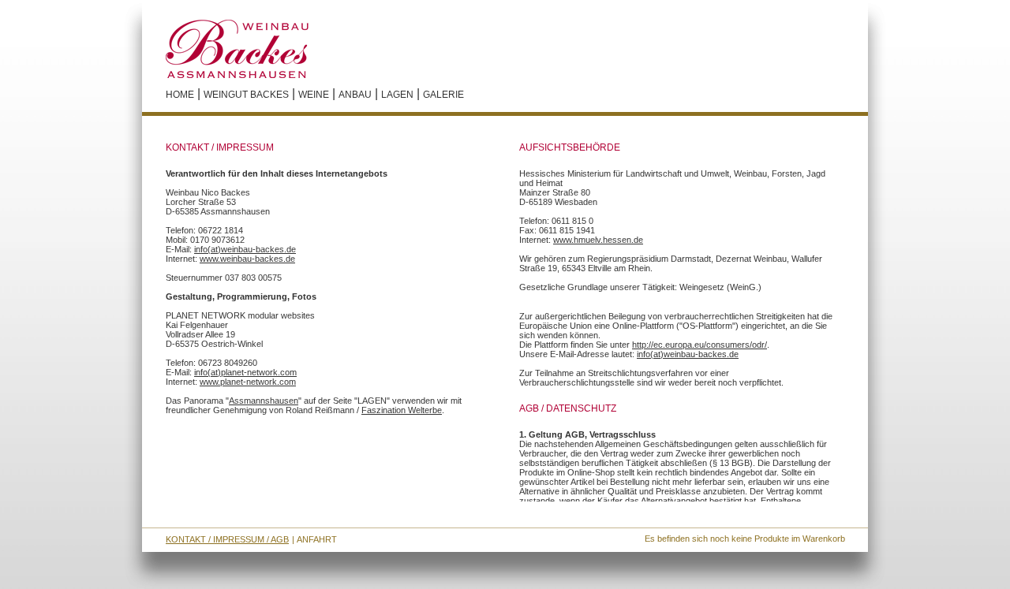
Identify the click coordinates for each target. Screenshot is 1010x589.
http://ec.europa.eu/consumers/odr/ (699, 344)
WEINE (313, 94)
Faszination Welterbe (401, 410)
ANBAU (355, 94)
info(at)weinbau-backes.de (245, 249)
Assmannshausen (263, 400)
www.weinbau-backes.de (247, 258)
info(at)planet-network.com (245, 372)
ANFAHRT (317, 539)
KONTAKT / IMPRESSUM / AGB (227, 539)
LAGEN (397, 94)
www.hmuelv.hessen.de (598, 239)
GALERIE (443, 94)
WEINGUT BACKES (246, 94)
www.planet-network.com (248, 381)
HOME (180, 94)
